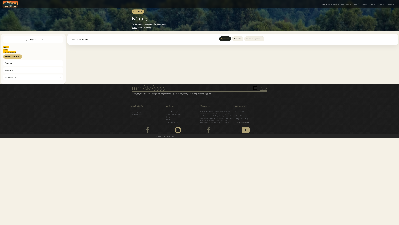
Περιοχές (8, 63)
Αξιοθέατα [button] (336, 4)
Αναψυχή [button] (364, 4)
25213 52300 (239, 115)
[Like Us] (147, 130)
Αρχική (323, 4)
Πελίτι (168, 117)
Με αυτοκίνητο (136, 114)
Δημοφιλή (237, 39)
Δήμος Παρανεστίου (173, 112)
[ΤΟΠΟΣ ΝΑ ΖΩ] (208, 130)
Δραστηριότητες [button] (346, 4)
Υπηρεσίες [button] (372, 4)
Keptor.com (170, 136)
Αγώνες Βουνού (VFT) (173, 114)
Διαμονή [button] (356, 4)
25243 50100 (239, 112)
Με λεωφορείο (136, 112)
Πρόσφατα (225, 39)
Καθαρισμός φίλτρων (12, 57)
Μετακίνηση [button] (381, 4)
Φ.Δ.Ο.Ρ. (168, 120)
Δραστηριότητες (11, 77)
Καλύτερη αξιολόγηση (254, 39)
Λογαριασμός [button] (390, 4)
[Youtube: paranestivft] (246, 130)
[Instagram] (178, 130)
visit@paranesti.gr (241, 119)
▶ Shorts (329, 4)
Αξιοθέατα (9, 70)
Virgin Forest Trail (172, 122)
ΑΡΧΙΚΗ (134, 28)
